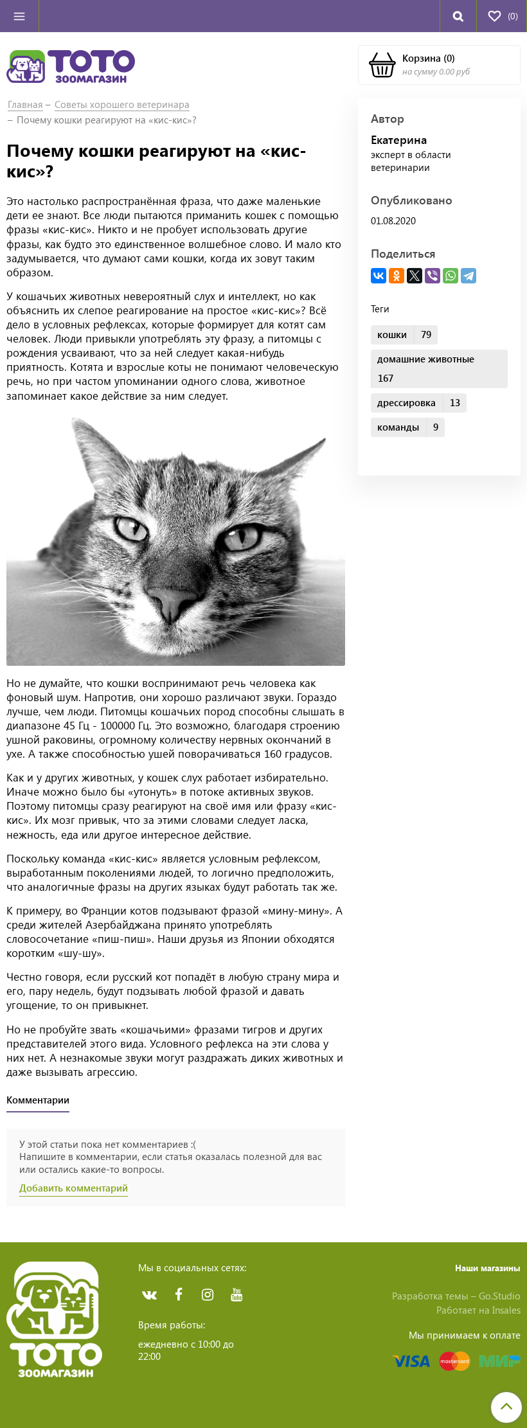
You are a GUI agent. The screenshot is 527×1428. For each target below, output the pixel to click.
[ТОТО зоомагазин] (70, 64)
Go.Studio (500, 1295)
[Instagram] (207, 1294)
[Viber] (432, 275)
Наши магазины (488, 1267)
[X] (414, 275)
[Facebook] (178, 1294)
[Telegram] (468, 275)
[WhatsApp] (450, 275)
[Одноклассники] (396, 275)
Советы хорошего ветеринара (122, 104)
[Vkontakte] (149, 1294)
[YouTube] (236, 1294)
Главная (25, 104)
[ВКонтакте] (378, 275)
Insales (506, 1309)
